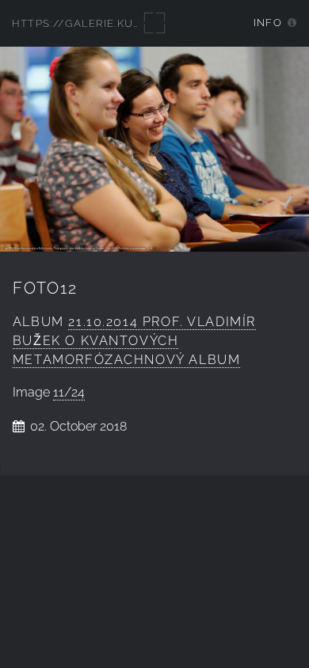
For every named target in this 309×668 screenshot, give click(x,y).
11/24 (69, 392)
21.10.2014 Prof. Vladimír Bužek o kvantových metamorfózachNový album (134, 340)
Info (268, 22)
